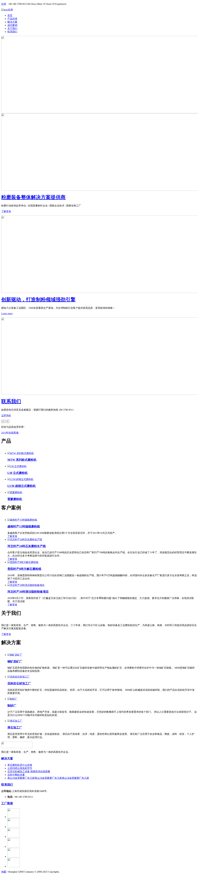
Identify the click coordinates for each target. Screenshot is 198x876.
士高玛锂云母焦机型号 (19, 768)
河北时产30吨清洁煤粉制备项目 (28, 591)
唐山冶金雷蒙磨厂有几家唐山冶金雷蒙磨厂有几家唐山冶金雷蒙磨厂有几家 (48, 778)
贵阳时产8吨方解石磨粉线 (24, 568)
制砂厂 (11, 705)
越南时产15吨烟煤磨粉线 (23, 526)
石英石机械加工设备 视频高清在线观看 (28, 771)
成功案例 (12, 25)
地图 (3, 871)
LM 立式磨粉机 (17, 473)
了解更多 (6, 211)
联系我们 (12, 31)
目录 (3, 4)
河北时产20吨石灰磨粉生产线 (26, 546)
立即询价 (6, 415)
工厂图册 (7, 803)
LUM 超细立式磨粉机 (21, 486)
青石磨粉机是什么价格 (19, 765)
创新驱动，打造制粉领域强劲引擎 (38, 299)
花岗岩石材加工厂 (19, 683)
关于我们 (12, 28)
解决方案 (12, 22)
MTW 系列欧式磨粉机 (22, 459)
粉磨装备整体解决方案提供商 (33, 197)
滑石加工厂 (14, 727)
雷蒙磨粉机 (14, 499)
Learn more (7, 313)
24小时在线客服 (10, 432)
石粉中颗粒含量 (16, 774)
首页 (9, 15)
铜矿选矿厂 (14, 661)
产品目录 (12, 18)
